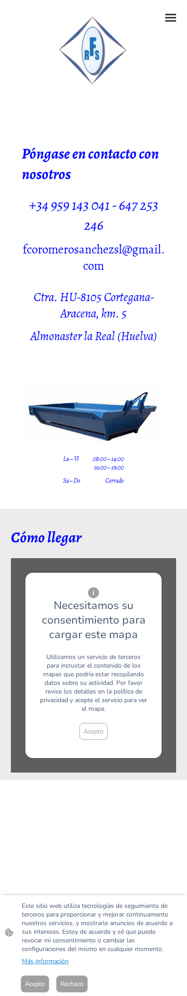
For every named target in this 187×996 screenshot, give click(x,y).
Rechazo (72, 984)
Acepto (93, 731)
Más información (45, 961)
